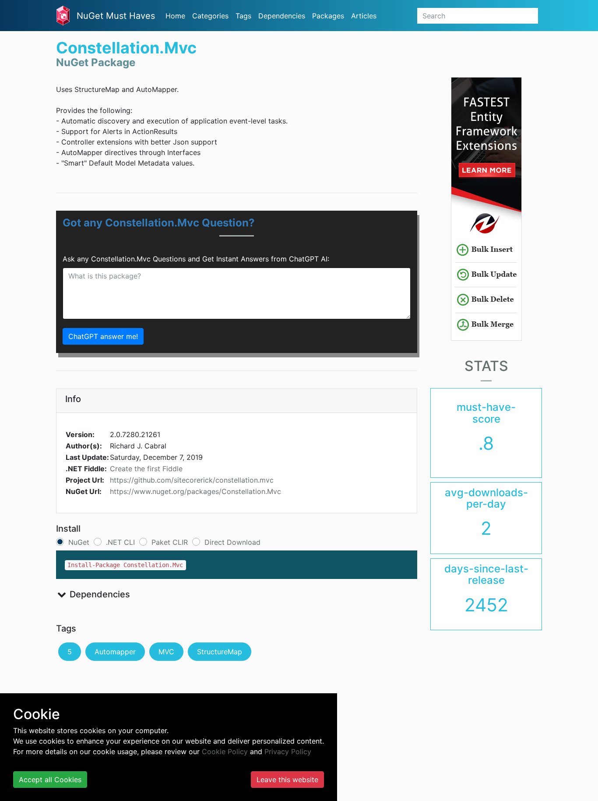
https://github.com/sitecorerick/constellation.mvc (192, 480)
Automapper (115, 651)
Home (175, 15)
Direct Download (232, 542)
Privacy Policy (287, 751)
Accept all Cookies (50, 779)
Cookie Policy (225, 751)
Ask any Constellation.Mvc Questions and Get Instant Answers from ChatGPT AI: (196, 258)
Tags (243, 15)
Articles (363, 15)
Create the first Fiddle (146, 468)
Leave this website (287, 779)
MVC (166, 651)
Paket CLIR (169, 542)
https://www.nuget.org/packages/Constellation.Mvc (195, 491)
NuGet (78, 542)
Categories (210, 15)
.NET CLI (120, 542)
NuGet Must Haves (116, 16)
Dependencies (281, 15)
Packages (328, 15)
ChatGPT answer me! (103, 336)
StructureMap (219, 651)
